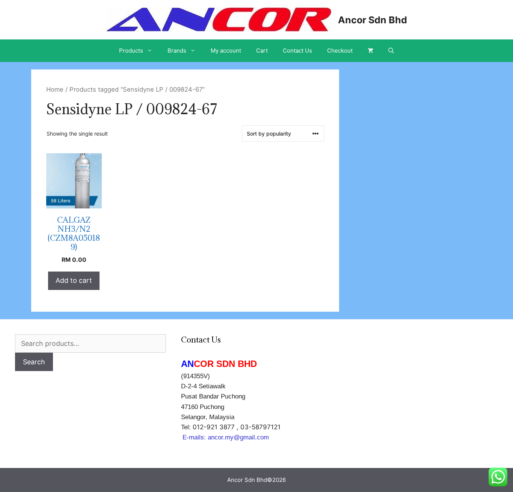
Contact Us (297, 50)
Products (131, 50)
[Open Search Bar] (391, 50)
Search (34, 362)
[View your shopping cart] (370, 50)
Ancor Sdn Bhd (372, 20)
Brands (176, 50)
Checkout (340, 50)
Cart (262, 50)
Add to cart (74, 280)
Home (54, 89)
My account (226, 50)
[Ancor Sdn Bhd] (218, 19)
